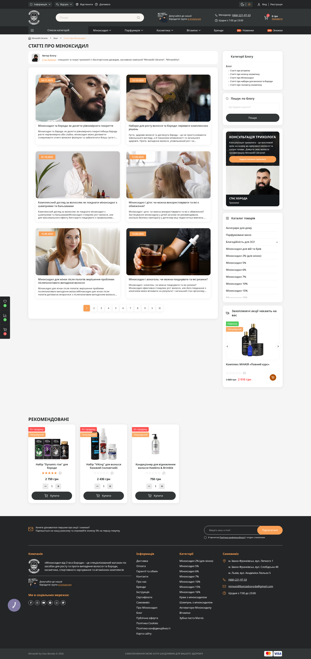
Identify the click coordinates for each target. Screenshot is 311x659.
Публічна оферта (147, 618)
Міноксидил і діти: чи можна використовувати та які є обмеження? (164, 204)
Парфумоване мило (238, 235)
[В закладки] (273, 326)
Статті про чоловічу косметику (246, 84)
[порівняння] (273, 339)
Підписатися (270, 530)
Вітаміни (192, 30)
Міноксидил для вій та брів (243, 249)
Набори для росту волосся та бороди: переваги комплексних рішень (168, 127)
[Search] (138, 17)
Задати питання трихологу (252, 159)
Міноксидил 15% (237, 290)
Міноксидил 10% (237, 283)
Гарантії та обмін (147, 571)
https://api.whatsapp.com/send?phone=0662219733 (56, 602)
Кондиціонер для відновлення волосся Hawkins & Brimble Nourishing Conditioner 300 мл (155, 468)
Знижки (278, 30)
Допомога (104, 4)
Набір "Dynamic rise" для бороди (52, 466)
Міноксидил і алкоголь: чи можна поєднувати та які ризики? (168, 279)
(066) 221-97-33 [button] (237, 579)
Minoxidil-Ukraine (40, 38)
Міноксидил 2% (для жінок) (243, 256)
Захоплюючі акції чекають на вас (254, 313)
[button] (5, 332)
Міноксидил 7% (236, 276)
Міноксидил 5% (236, 263)
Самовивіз (143, 602)
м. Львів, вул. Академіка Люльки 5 (249, 573)
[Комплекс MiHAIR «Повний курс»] (252, 339)
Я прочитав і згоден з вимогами (236, 537)
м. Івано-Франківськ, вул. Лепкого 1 (250, 561)
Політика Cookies (147, 623)
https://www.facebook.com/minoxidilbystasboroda (30, 602)
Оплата (141, 566)
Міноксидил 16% (237, 297)
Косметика (163, 30)
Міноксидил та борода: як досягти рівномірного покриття (75, 125)
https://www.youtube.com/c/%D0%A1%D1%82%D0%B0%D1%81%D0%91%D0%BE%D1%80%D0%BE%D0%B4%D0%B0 (43, 602)
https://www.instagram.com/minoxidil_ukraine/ (37, 602)
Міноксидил (100, 30)
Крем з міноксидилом (193, 597)
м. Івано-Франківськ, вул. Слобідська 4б (253, 567)
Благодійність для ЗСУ (240, 242)
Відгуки (64, 4)
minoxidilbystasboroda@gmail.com (250, 586)
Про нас (141, 581)
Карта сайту (143, 633)
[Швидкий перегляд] (273, 333)
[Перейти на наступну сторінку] (152, 308)
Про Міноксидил (146, 607)
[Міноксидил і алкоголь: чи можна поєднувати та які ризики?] (168, 251)
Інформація (40, 4)
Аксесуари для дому (239, 228)
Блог (56, 38)
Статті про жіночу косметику (245, 74)
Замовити (277, 18)
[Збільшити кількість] (58, 486)
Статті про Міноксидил (242, 77)
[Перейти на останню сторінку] (159, 308)
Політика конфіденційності (232, 537)
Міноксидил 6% (236, 270)
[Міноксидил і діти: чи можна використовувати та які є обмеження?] (168, 174)
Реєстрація (276, 4)
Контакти (142, 576)
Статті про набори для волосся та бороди (251, 81)
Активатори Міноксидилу (195, 607)
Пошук (252, 118)
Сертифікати (144, 597)
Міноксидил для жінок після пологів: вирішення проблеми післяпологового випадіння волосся (76, 281)
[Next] (278, 346)
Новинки (248, 30)
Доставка (142, 561)
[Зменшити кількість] (45, 486)
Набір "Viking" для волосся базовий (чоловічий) (103, 466)
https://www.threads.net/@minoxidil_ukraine (63, 602)
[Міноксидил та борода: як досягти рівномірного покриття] (78, 97)
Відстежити (86, 4)
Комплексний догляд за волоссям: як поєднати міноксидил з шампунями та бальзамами (77, 204)
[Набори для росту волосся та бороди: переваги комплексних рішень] (168, 97)
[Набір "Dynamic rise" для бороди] (52, 443)
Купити (54, 495)
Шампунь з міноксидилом (196, 602)
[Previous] (227, 346)
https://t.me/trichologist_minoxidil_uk (50, 602)
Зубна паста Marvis (191, 618)
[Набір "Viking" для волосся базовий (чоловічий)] (103, 443)
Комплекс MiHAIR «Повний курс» (247, 364)
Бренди (218, 30)
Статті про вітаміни (240, 70)
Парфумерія (132, 30)
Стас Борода (49, 59)
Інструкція (142, 592)
